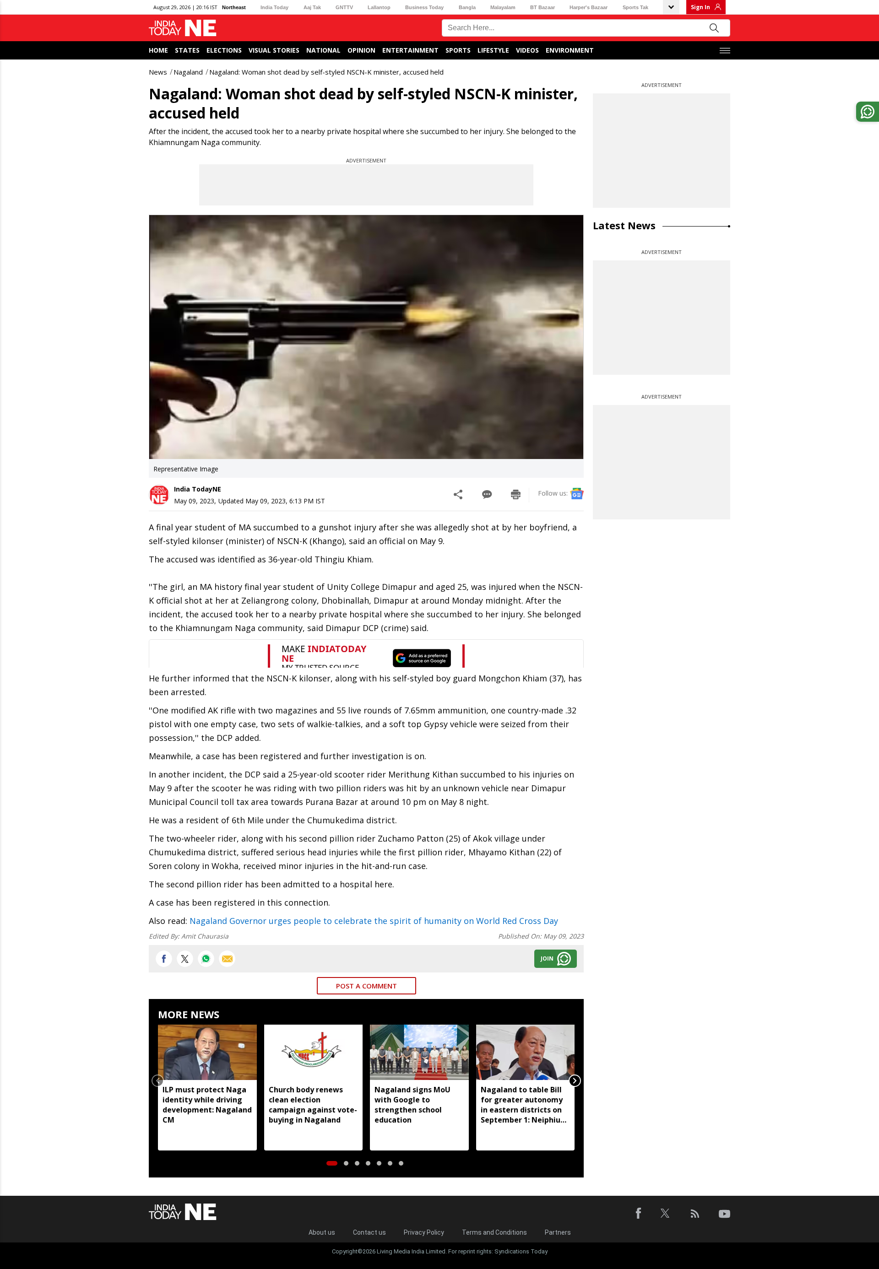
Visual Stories (274, 50)
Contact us (369, 1232)
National (323, 50)
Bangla (467, 7)
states (187, 50)
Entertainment (410, 50)
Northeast (234, 7)
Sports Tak (635, 7)
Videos (527, 50)
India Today (274, 7)
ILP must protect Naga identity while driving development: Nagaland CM (207, 1105)
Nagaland (188, 71)
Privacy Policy (424, 1232)
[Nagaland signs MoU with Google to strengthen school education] (419, 1052)
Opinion (361, 50)
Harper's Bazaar (589, 7)
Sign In (700, 7)
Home (158, 50)
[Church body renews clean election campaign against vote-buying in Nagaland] (313, 1052)
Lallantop (379, 7)
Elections (224, 50)
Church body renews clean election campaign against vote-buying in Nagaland (313, 1105)
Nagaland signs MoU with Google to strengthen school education (412, 1105)
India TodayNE (197, 489)
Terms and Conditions (494, 1232)
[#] (206, 958)
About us (322, 1232)
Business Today (424, 7)
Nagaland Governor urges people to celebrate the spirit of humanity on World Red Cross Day (374, 920)
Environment (570, 50)
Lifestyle (493, 50)
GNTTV (344, 7)
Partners (558, 1232)
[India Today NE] (183, 28)
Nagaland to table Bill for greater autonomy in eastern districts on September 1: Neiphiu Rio (522, 1105)
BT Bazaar (542, 7)
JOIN (547, 958)
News (158, 71)
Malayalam (502, 7)
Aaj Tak (312, 7)
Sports (458, 50)
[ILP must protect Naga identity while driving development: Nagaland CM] (207, 1052)
